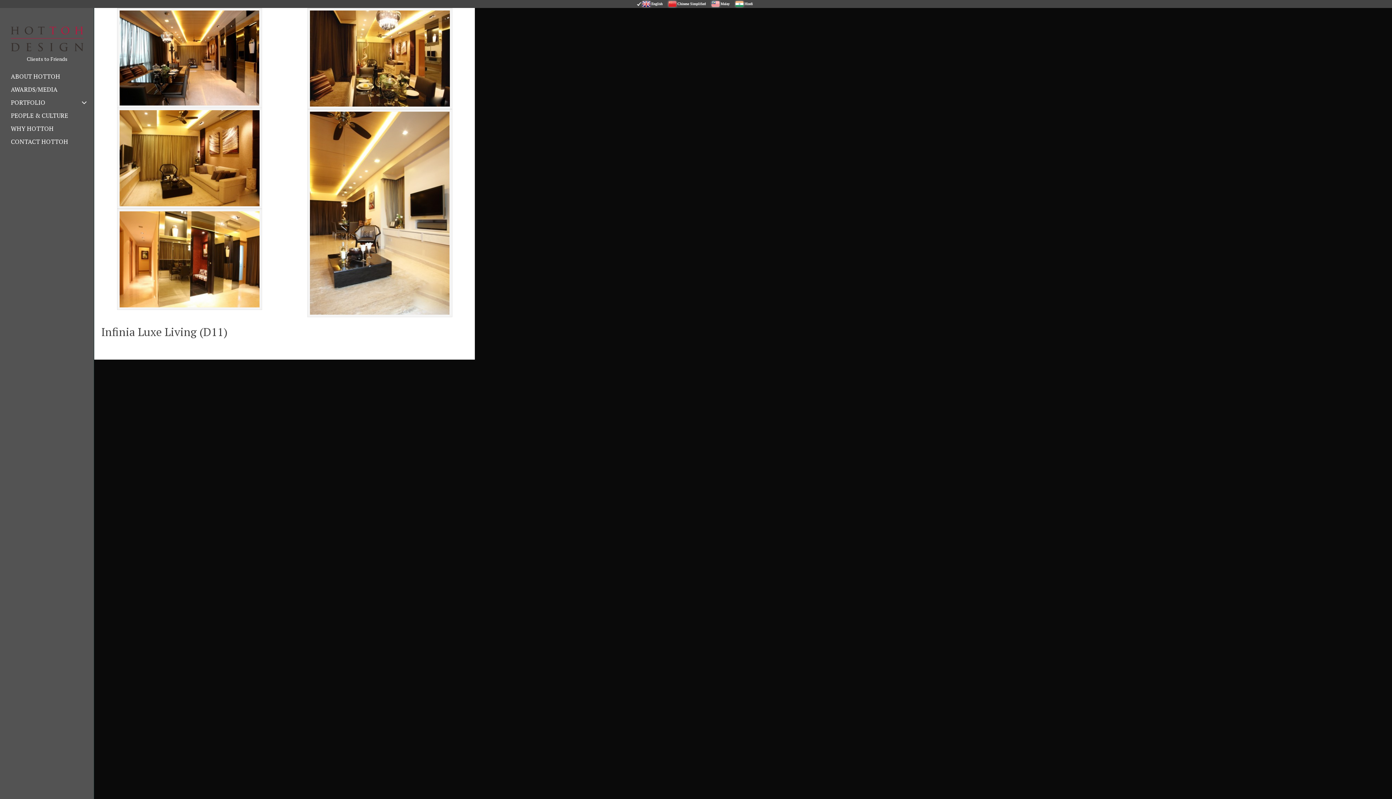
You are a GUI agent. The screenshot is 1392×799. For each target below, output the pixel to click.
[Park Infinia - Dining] (380, 59)
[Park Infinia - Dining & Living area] (190, 58)
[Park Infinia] (190, 259)
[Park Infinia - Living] (190, 158)
